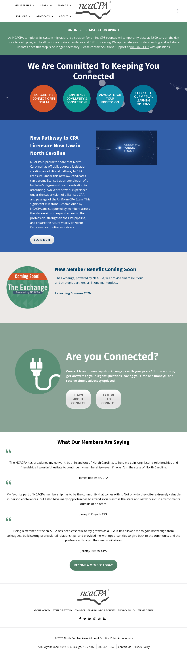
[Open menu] (177, 11)
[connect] (38, 371)
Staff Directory (62, 610)
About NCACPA (42, 610)
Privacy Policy (126, 610)
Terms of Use (146, 610)
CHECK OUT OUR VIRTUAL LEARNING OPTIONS (143, 98)
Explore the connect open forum (44, 98)
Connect (80, 610)
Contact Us (124, 647)
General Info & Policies (101, 610)
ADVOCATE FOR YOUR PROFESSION (110, 98)
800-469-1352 (139, 47)
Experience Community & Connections (76, 98)
